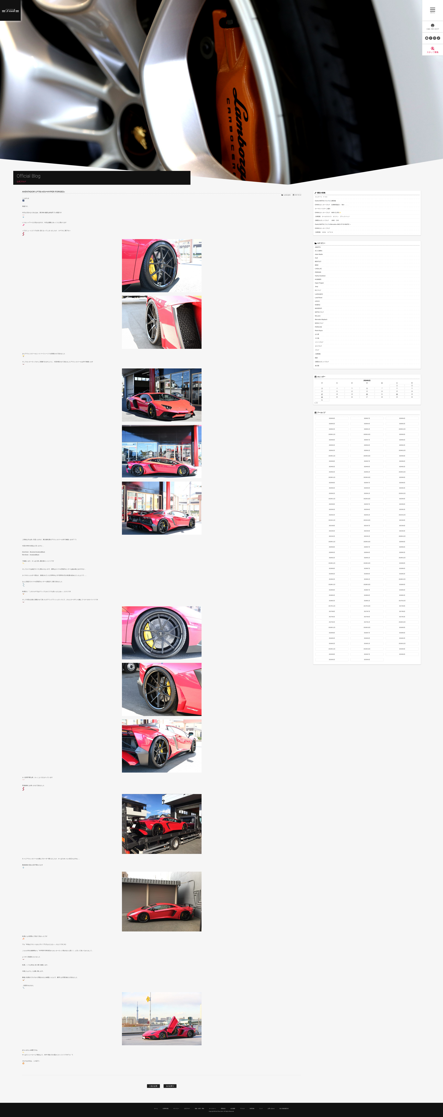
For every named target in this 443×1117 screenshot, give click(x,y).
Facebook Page (431, 38)
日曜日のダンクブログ (322, 362)
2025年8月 (332, 439)
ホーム (156, 1108)
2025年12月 (402, 429)
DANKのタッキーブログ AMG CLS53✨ (328, 212)
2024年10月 (367, 456)
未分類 (317, 365)
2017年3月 (402, 616)
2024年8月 (332, 461)
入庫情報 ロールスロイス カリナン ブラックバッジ (332, 216)
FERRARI (318, 272)
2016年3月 (402, 638)
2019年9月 (402, 563)
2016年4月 (367, 638)
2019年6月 (402, 568)
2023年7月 (367, 482)
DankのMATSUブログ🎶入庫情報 (325, 201)
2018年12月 (402, 579)
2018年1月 (367, 600)
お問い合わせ (427, 38)
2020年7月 (367, 547)
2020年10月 (367, 541)
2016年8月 (332, 632)
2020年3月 (402, 552)
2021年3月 (402, 531)
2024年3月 (402, 466)
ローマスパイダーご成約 (322, 208)
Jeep (316, 286)
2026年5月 (332, 423)
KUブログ (318, 290)
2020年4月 (367, 552)
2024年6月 (402, 461)
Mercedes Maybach (321, 319)
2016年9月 (402, 627)
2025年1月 (367, 450)
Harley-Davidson (320, 276)
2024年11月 (332, 456)
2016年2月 (332, 643)
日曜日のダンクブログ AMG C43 (327, 220)
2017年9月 (402, 606)
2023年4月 (367, 488)
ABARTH (318, 247)
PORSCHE (318, 327)
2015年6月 (402, 654)
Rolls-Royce (319, 330)
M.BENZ (317, 305)
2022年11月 (332, 498)
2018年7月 (367, 590)
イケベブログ (319, 342)
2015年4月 (367, 659)
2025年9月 (402, 434)
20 (367, 394)
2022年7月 (367, 504)
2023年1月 (367, 493)
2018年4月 (367, 595)
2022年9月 (402, 498)
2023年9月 (402, 477)
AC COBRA (318, 251)
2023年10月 (367, 477)
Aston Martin (319, 254)
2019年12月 (402, 557)
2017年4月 (367, 616)
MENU (432, 10)
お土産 (317, 334)
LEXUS (317, 301)
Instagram (435, 38)
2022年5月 (332, 509)
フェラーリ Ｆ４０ (321, 197)
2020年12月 (402, 536)
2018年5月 (332, 595)
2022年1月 (367, 515)
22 (397, 394)
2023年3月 (402, 488)
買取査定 (223, 1108)
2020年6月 (402, 547)
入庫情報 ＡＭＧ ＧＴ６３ (324, 232)
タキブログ (318, 346)
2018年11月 (332, 584)
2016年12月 (402, 622)
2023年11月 (332, 477)
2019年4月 (367, 573)
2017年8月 (332, 611)
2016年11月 (332, 627)
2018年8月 (332, 590)
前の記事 (153, 1086)
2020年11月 (332, 541)
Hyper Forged (319, 283)
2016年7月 (367, 632)
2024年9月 (402, 456)
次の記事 (169, 1086)
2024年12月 (402, 450)
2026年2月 (332, 429)
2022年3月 (402, 509)
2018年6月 (402, 590)
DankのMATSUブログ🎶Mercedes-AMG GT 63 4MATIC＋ (333, 224)
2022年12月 (402, 493)
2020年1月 (367, 557)
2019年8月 (332, 568)
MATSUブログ (319, 312)
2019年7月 (367, 568)
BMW (316, 265)
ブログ (317, 350)
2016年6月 (402, 632)
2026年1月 (367, 429)
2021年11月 (332, 520)
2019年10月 (367, 563)
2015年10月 (367, 649)
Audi (316, 258)
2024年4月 (367, 466)
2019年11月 (332, 563)
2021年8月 (332, 525)
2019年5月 (332, 573)
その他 (317, 338)
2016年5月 (332, 638)
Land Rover (318, 297)
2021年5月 (332, 531)
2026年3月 (402, 423)
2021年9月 (402, 520)
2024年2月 (332, 472)
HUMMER (318, 279)
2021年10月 (367, 520)
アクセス (242, 1108)
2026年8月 (332, 418)
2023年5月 (332, 488)
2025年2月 (332, 450)
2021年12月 (402, 515)
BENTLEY (318, 261)
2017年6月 (402, 611)
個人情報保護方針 (284, 1108)
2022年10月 (367, 498)
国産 (316, 358)
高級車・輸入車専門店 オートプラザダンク (10, 10)
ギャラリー (176, 1108)
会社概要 (232, 1108)
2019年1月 (367, 579)
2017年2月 (332, 622)
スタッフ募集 (433, 52)
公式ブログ (187, 1108)
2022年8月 (332, 504)
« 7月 (316, 402)
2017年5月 (332, 616)
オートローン (212, 1108)
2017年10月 (367, 606)
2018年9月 (402, 584)
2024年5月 (332, 466)
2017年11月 (332, 606)
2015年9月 (402, 649)
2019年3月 (402, 573)
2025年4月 (367, 445)
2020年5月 (332, 552)
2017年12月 (402, 600)
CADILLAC (318, 268)
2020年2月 (332, 557)
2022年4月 (367, 509)
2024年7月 (367, 461)
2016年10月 (367, 627)
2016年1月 (367, 643)
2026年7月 (367, 418)
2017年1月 (367, 622)
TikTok (438, 38)
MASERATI (318, 308)
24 (322, 397)
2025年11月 (332, 434)
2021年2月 (332, 536)
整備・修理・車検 (199, 1108)
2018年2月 (332, 600)
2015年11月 (332, 649)
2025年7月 (367, 439)
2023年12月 (402, 472)
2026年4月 (367, 423)
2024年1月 (367, 472)
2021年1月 (367, 536)
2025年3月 (402, 445)
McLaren (317, 316)
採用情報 (252, 1108)
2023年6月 (402, 482)
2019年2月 (332, 579)
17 (322, 394)
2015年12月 (402, 643)
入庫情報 (317, 354)
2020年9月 (402, 541)
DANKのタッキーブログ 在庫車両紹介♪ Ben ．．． (332, 205)
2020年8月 (332, 547)
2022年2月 (332, 515)
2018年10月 (367, 584)
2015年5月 (332, 659)
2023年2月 (332, 493)
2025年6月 (402, 439)
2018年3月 (402, 595)
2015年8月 (332, 654)
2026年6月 (402, 418)
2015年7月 (367, 654)
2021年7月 (367, 525)
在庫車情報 (165, 1108)
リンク (261, 1108)
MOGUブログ (319, 323)
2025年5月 (332, 445)
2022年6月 (402, 504)
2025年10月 (367, 434)
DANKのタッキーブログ (322, 228)
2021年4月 (367, 531)
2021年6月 (402, 525)
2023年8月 (332, 482)
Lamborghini (287, 195)
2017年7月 (367, 611)
